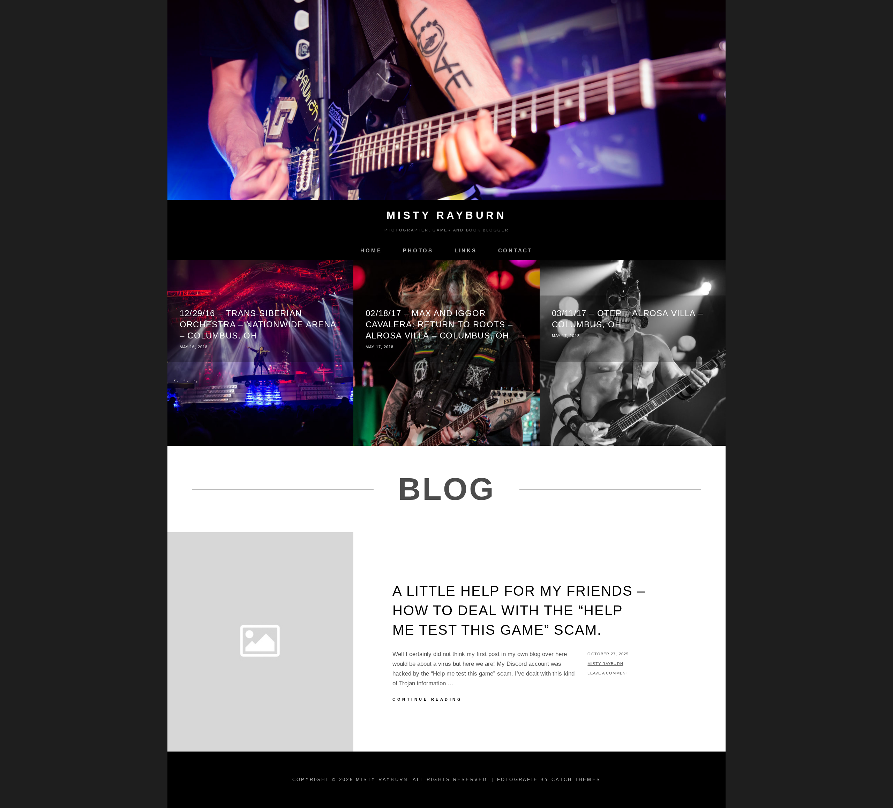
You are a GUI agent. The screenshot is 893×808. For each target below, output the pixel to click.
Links (466, 250)
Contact (515, 250)
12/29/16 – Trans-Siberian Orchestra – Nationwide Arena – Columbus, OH (258, 324)
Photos (418, 250)
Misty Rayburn (447, 215)
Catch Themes (576, 779)
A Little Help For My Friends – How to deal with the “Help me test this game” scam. (519, 610)
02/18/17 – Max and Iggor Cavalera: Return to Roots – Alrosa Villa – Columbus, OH (439, 324)
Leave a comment (608, 673)
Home (371, 250)
